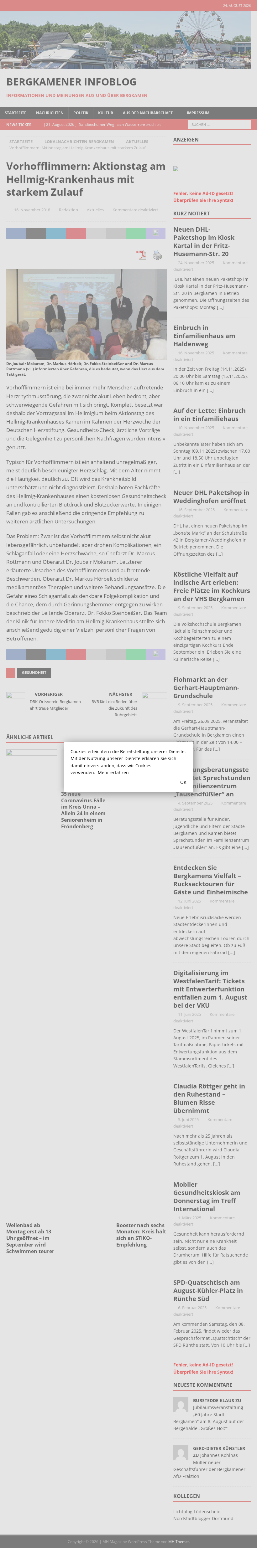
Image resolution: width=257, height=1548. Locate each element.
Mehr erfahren (113, 772)
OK (183, 782)
